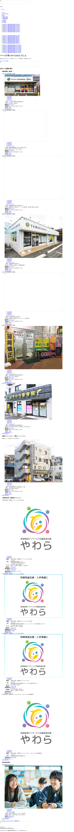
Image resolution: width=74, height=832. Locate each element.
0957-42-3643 (11, 104)
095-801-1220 (11, 208)
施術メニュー (5, 16)
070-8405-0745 (13, 568)
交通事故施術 (5, 18)
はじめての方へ (5, 13)
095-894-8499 (11, 377)
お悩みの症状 (5, 17)
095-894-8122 (11, 150)
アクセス (4, 19)
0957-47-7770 (11, 266)
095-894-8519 (13, 567)
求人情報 (4, 22)
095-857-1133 (11, 489)
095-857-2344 (11, 428)
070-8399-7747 (13, 687)
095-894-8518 (11, 816)
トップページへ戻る (4, 60)
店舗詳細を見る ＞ (9, 108)
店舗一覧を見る (5, 433)
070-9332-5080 (13, 629)
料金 (3, 14)
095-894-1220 (11, 319)
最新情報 (4, 21)
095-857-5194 (13, 686)
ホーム (3, 12)
